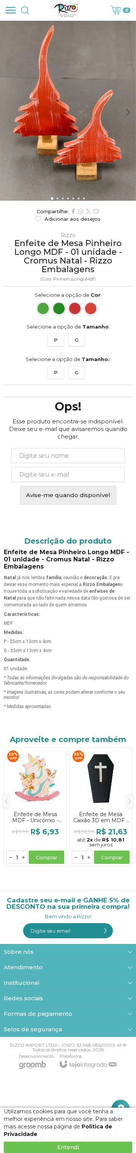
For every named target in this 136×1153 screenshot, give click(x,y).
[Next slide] (127, 112)
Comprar (46, 857)
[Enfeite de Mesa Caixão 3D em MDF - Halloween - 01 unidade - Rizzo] (101, 806)
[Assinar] (105, 930)
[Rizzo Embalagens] (66, 10)
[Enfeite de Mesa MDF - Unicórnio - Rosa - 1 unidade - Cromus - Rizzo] (35, 806)
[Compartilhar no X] (88, 211)
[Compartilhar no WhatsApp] (80, 211)
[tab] (52, 199)
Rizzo (68, 235)
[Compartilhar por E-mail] (96, 211)
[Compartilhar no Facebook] (73, 211)
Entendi (68, 1147)
